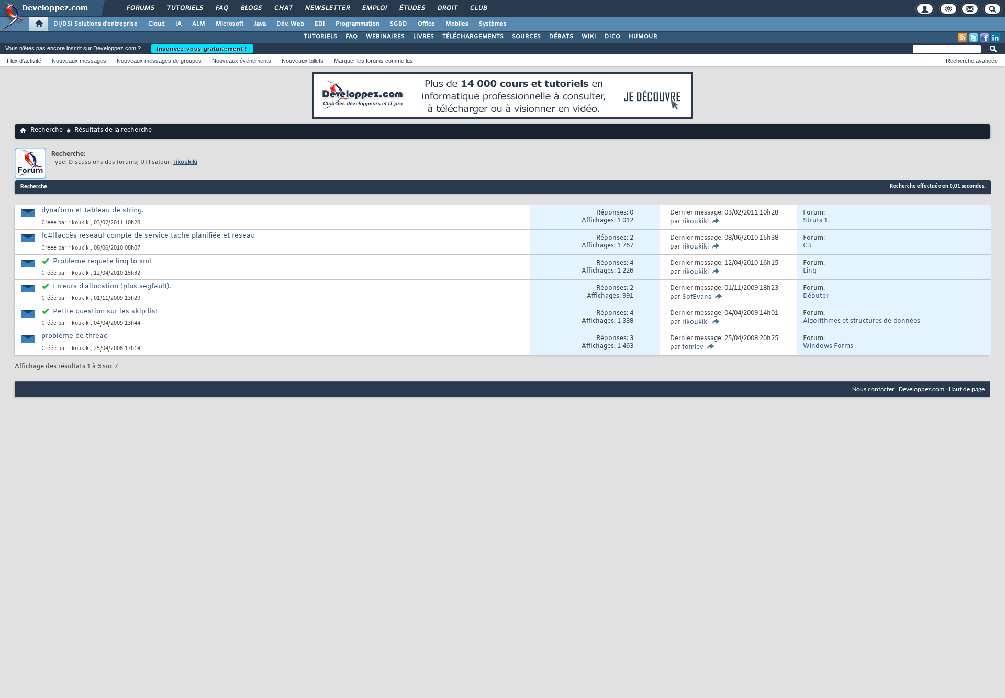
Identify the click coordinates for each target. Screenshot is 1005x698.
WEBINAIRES (385, 36)
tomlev (693, 347)
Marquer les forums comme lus (373, 61)
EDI (320, 24)
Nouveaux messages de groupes (159, 61)
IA (178, 24)
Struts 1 (815, 221)
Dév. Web (290, 24)
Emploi (374, 8)
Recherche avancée (972, 61)
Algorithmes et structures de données (861, 321)
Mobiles (456, 24)
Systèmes (493, 24)
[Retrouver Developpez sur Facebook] (984, 37)
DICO (612, 36)
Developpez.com (921, 389)
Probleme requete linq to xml (102, 261)
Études (412, 8)
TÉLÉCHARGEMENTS (473, 36)
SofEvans (696, 297)
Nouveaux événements (241, 61)
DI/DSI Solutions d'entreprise (95, 24)
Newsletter (327, 8)
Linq (810, 271)
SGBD (398, 24)
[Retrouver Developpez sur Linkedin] (995, 37)
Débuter (816, 296)
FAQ (221, 8)
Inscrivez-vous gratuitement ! (202, 49)
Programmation (357, 24)
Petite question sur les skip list (105, 311)
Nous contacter (873, 389)
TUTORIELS (320, 36)
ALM (198, 24)
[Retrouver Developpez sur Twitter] (973, 37)
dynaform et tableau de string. (92, 210)
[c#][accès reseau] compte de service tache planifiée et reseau (148, 235)
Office (426, 24)
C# (807, 246)
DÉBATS (561, 36)
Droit (447, 8)
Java (260, 24)
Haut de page (966, 389)
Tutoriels (184, 8)
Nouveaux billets (302, 61)
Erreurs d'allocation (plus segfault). (112, 286)
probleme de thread (74, 336)
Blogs (250, 8)
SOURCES (526, 36)
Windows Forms (828, 346)
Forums (140, 8)
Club (477, 8)
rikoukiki (79, 223)
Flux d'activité (24, 61)
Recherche (46, 130)
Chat (283, 8)
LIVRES (423, 36)
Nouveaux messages (79, 61)
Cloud (156, 24)
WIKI (589, 36)
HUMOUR (643, 36)
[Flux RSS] (962, 37)
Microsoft (229, 24)
